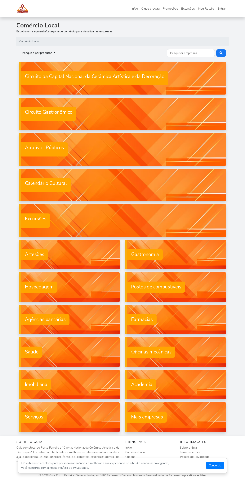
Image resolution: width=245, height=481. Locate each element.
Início (134, 9)
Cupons (130, 457)
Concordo (215, 465)
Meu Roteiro (206, 9)
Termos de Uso (190, 452)
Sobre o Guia (188, 448)
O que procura (150, 9)
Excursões (188, 9)
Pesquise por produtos (37, 53)
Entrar (222, 9)
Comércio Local (135, 452)
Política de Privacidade (195, 457)
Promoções (170, 9)
